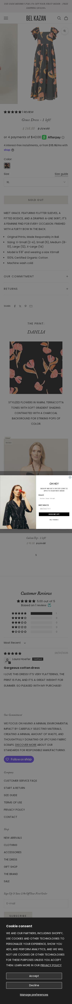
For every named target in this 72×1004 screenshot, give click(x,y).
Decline (34, 985)
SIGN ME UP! (54, 514)
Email (41, 495)
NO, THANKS (54, 519)
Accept (34, 976)
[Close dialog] (70, 477)
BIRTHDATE (43, 505)
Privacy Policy (51, 965)
